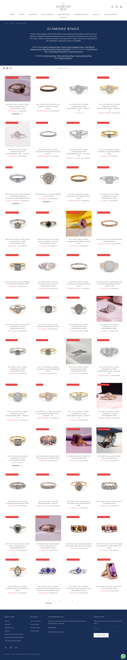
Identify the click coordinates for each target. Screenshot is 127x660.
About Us (96, 14)
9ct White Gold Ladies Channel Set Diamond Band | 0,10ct (79, 284)
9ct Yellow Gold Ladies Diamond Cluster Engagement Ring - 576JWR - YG (79, 414)
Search (7, 621)
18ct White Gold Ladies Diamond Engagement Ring (17, 502)
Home (12, 14)
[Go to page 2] (78, 601)
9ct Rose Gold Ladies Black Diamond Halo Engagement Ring (78, 503)
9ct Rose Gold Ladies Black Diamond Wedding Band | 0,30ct (48, 106)
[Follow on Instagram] (11, 648)
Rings (82, 47)
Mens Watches (64, 14)
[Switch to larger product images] (4, 68)
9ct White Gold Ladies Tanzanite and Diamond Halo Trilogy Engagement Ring (48, 588)
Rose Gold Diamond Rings (83, 56)
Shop (12, 23)
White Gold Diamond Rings (65, 56)
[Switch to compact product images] (11, 68)
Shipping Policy (35, 628)
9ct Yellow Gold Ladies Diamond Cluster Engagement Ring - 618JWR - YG (17, 414)
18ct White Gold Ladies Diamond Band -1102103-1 (48, 502)
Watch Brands (48, 14)
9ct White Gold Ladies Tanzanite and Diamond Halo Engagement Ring (78, 588)
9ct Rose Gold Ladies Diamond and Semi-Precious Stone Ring (79, 545)
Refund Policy (35, 631)
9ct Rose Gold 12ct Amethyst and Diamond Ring (109, 587)
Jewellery (33, 14)
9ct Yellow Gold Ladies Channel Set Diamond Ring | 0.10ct (79, 196)
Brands (7, 631)
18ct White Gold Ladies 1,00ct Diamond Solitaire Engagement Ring (17, 241)
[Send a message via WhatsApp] (123, 656)
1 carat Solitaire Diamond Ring (57, 52)
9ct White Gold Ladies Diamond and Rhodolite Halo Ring (78, 241)
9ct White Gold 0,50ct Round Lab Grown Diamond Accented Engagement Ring (17, 196)
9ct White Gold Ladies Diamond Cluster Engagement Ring (109, 196)
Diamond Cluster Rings (78, 49)
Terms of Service (36, 621)
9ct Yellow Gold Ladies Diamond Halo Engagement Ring (109, 151)
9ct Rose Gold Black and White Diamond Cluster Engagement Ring (48, 241)
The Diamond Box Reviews (13, 641)
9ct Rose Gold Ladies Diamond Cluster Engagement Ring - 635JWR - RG (48, 413)
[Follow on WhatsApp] (16, 648)
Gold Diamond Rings (49, 56)
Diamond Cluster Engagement (70, 47)
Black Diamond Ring (49, 49)
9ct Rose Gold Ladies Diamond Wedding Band (109, 240)
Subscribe (101, 635)
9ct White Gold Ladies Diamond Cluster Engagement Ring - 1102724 (17, 151)
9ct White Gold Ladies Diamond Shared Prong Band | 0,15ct (48, 151)
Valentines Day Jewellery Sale (14, 634)
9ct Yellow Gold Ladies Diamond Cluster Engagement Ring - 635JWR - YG (109, 107)
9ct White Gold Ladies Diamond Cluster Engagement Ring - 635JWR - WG (79, 107)
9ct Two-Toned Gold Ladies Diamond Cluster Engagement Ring (17, 326)
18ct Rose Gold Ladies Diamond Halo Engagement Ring (17, 588)
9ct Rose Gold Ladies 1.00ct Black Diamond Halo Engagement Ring (17, 106)
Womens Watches (81, 14)
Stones (22, 14)
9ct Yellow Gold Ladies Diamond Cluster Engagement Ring (109, 413)
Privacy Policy (35, 624)
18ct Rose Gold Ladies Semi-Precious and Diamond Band (48, 457)
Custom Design (110, 14)
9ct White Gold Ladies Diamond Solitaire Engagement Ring (78, 369)
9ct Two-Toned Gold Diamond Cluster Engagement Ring (17, 283)
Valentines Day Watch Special (14, 637)
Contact (63, 17)
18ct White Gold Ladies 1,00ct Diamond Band (109, 502)
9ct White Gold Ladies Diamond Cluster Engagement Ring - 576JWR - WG (79, 152)
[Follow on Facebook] (6, 648)
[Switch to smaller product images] (7, 68)
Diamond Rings (21, 23)
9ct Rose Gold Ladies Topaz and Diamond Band (109, 457)
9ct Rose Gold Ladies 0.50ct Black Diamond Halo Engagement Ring (48, 546)
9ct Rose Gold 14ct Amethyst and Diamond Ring (78, 457)
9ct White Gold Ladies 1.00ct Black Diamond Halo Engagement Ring (17, 546)
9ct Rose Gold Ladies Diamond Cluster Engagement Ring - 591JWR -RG (109, 284)
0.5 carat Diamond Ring (75, 52)
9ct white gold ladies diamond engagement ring (48, 325)
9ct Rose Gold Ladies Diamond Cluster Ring (48, 195)
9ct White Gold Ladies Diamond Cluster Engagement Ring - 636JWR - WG (109, 370)
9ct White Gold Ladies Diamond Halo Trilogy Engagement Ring (48, 284)
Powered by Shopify (33, 654)
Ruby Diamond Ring (65, 58)
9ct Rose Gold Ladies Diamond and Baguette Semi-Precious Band (109, 546)
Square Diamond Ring (63, 49)
